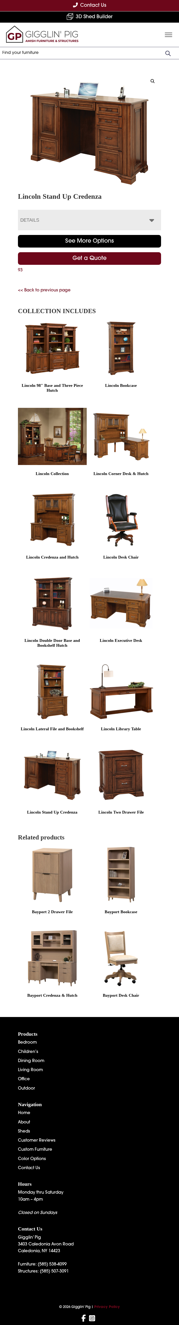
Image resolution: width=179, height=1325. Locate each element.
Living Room (30, 1070)
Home (24, 1113)
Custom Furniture (35, 1150)
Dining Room (31, 1061)
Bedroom (27, 1043)
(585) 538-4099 (52, 1264)
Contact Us (29, 1168)
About (24, 1122)
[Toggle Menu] (168, 34)
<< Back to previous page (44, 290)
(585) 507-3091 (54, 1271)
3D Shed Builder (94, 16)
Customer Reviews (36, 1141)
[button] (152, 81)
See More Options (89, 241)
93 (20, 270)
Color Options (32, 1159)
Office (24, 1079)
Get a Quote (89, 258)
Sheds (24, 1131)
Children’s (28, 1052)
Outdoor (26, 1089)
